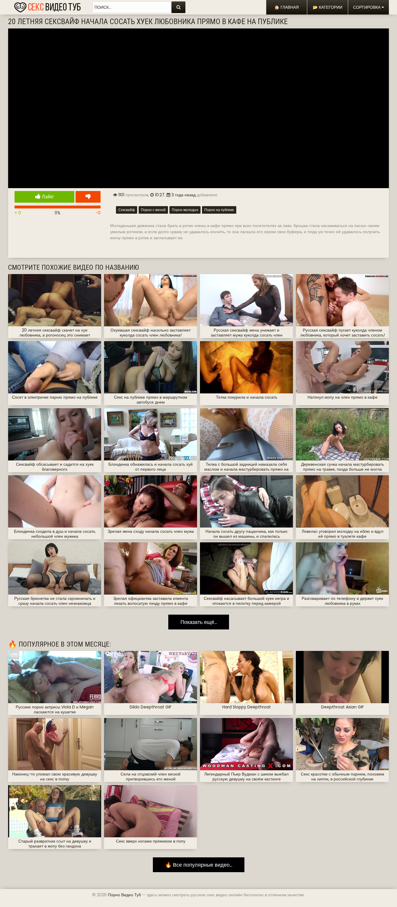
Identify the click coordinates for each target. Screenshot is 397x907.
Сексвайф (126, 209)
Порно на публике (219, 209)
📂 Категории (327, 7)
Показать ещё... (198, 622)
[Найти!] (178, 7)
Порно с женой (153, 209)
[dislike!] (88, 197)
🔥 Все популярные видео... (199, 864)
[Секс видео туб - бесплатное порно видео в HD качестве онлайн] (47, 5)
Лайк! (47, 196)
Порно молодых (185, 209)
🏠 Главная (286, 7)
